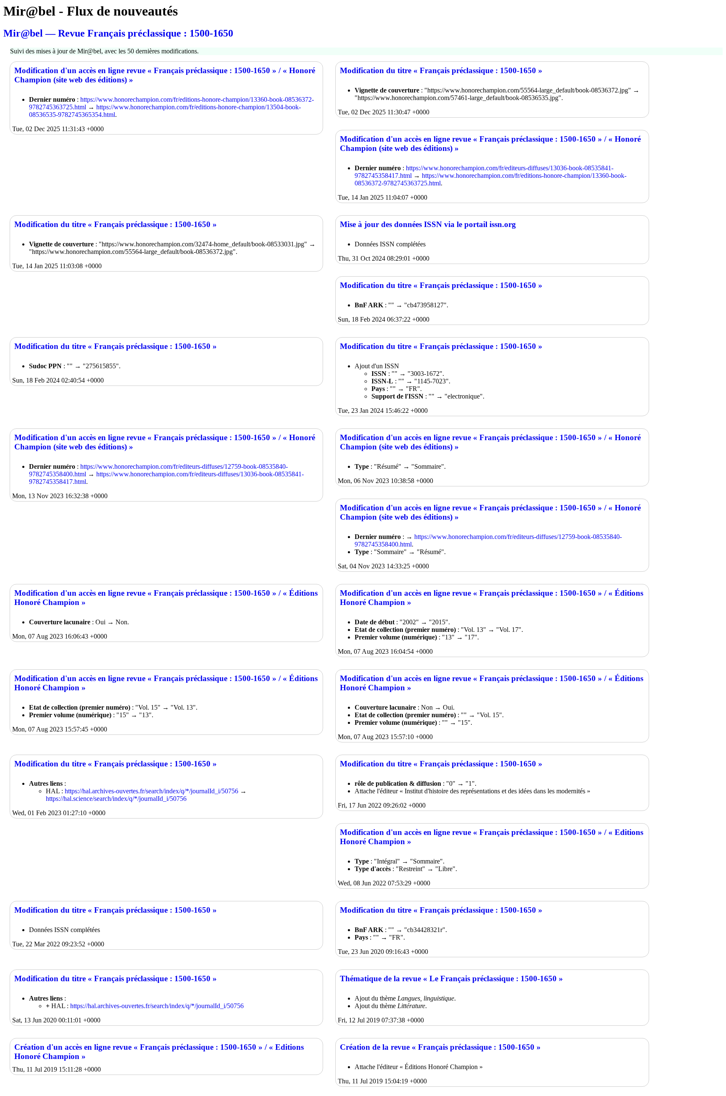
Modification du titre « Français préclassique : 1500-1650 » (441, 70)
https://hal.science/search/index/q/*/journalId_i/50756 (116, 798)
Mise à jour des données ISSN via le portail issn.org (428, 224)
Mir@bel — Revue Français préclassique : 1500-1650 (118, 33)
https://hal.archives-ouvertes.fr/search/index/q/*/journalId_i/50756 (151, 791)
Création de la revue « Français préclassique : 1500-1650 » (440, 1047)
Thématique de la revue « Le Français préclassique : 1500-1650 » (451, 978)
